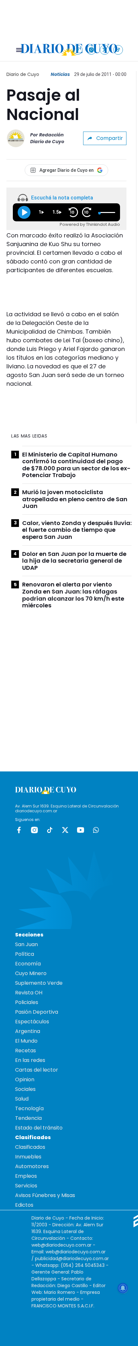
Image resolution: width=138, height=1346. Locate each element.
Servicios (26, 1185)
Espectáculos (32, 1021)
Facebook (19, 830)
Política (24, 954)
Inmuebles (28, 1156)
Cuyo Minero (31, 973)
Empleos (26, 1176)
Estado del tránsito (39, 1127)
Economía (28, 963)
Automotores (32, 1166)
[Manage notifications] (123, 1288)
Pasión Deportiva (36, 1012)
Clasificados (30, 1147)
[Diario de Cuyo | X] (104, 49)
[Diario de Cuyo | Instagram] (91, 49)
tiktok (50, 830)
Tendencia (28, 1118)
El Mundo (26, 1041)
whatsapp (96, 830)
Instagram (34, 830)
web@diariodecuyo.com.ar (61, 1245)
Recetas (25, 1050)
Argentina (27, 1031)
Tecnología (29, 1108)
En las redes (30, 1060)
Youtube (80, 830)
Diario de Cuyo (22, 74)
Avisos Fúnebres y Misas (45, 1195)
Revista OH (28, 992)
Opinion (24, 1079)
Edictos (24, 1205)
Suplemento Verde (39, 983)
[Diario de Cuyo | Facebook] (77, 49)
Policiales (26, 1002)
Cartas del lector (36, 1070)
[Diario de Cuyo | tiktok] (118, 49)
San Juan (26, 944)
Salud (22, 1098)
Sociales (25, 1089)
